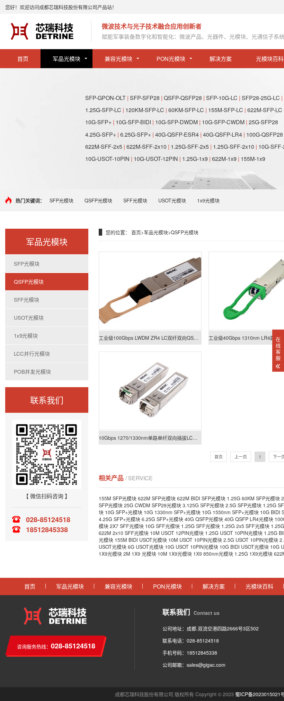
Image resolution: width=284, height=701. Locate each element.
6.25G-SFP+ (135, 134)
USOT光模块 (172, 200)
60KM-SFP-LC (186, 110)
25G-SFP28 (263, 122)
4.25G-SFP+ (100, 134)
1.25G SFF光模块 (200, 525)
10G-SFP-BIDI (133, 122)
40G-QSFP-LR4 (222, 134)
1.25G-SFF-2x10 (233, 147)
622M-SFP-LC (264, 110)
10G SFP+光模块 (123, 512)
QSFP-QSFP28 (183, 98)
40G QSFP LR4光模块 (248, 519)
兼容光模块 (118, 59)
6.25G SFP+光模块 (162, 519)
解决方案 (221, 59)
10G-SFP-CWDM (223, 122)
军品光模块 (66, 59)
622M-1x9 (224, 159)
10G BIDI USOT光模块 (244, 546)
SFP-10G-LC (222, 98)
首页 (22, 59)
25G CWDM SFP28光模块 (152, 505)
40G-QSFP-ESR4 (177, 134)
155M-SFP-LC (225, 110)
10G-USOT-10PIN (107, 159)
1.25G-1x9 (195, 159)
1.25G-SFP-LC (103, 110)
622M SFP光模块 (157, 498)
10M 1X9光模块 (175, 553)
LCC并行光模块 (32, 353)
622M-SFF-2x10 (146, 147)
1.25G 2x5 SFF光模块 (245, 525)
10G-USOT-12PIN (156, 159)
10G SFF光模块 (162, 525)
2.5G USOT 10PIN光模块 (250, 539)
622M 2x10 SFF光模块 (124, 532)
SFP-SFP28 (145, 98)
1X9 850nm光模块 (213, 553)
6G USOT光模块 (145, 546)
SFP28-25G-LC (261, 98)
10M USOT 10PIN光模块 (195, 539)
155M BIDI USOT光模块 (141, 539)
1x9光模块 (208, 200)
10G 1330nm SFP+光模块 (172, 512)
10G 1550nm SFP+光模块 (230, 512)
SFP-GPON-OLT (105, 98)
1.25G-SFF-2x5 (190, 147)
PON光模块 (171, 59)
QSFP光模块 (98, 200)
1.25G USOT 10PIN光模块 (234, 532)
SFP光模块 (61, 200)
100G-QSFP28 (264, 134)
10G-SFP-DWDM (176, 122)
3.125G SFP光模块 (203, 505)
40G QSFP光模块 (204, 519)
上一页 (240, 456)
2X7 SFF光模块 (127, 525)
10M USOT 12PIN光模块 (177, 532)
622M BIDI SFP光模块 (201, 498)
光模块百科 (259, 586)
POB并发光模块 (32, 371)
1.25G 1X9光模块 (253, 553)
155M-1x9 (253, 159)
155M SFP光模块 (117, 498)
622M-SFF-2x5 (103, 147)
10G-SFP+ (98, 122)
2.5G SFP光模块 (243, 505)
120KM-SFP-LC (144, 110)
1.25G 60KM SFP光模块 (253, 498)
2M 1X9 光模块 (139, 553)
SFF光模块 (135, 200)
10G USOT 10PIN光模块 (191, 546)
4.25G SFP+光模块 (119, 519)
